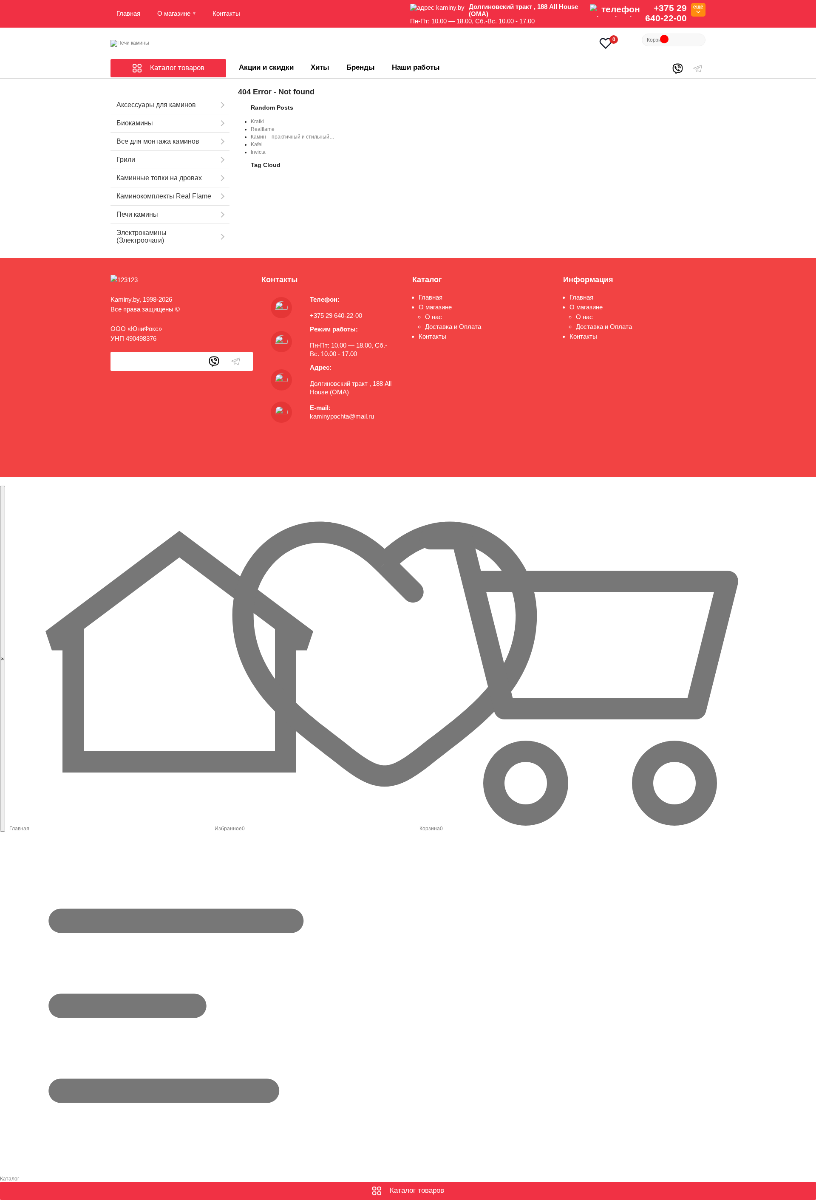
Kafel (257, 144)
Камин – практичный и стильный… (292, 137)
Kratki (257, 122)
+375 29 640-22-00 (666, 13)
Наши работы (416, 67)
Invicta (258, 152)
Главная (128, 13)
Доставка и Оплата (453, 326)
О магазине (173, 13)
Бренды (360, 67)
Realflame (263, 129)
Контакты (226, 13)
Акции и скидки (266, 67)
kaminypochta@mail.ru (342, 416)
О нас (433, 316)
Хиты (320, 67)
